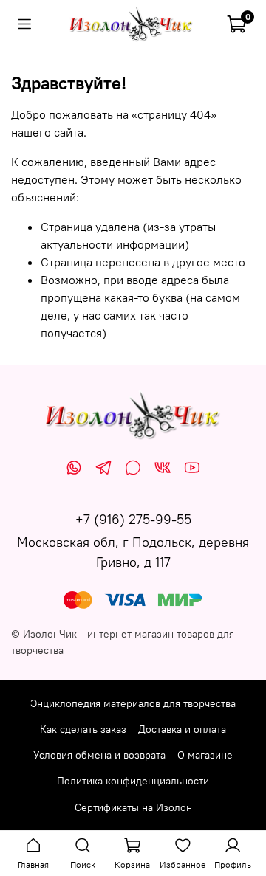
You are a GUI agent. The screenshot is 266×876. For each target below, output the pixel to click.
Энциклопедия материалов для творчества (133, 703)
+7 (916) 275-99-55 (133, 519)
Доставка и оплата (182, 729)
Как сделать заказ (83, 729)
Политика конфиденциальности (133, 780)
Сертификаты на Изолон (133, 807)
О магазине (205, 755)
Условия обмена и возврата (99, 755)
